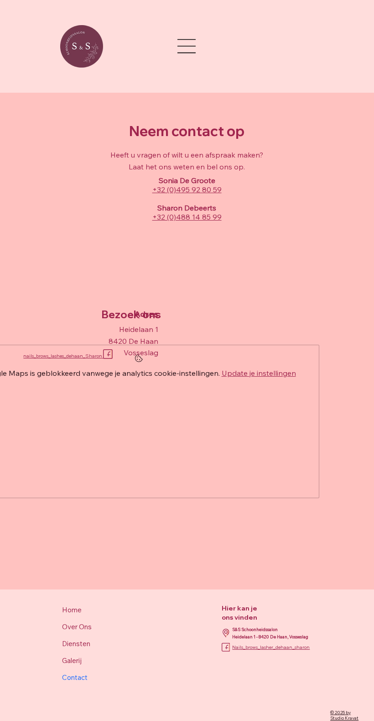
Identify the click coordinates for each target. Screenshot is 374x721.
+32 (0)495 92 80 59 (187, 189)
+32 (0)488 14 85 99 (187, 216)
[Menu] (187, 46)
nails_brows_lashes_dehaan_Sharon (63, 356)
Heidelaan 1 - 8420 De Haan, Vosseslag (270, 636)
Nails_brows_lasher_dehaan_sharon (271, 647)
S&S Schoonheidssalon (255, 629)
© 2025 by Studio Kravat (344, 715)
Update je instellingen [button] (259, 373)
